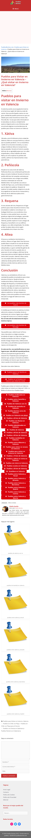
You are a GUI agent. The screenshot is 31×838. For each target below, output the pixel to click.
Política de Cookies (9, 795)
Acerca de (4, 502)
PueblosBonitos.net (7, 47)
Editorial (5, 800)
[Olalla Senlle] (5, 511)
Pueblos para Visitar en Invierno (13, 721)
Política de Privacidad (9, 797)
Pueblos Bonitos (19, 508)
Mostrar (9, 90)
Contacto (6, 792)
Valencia (25, 721)
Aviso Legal (6, 789)
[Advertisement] (15, 27)
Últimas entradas (12, 502)
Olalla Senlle (13, 506)
